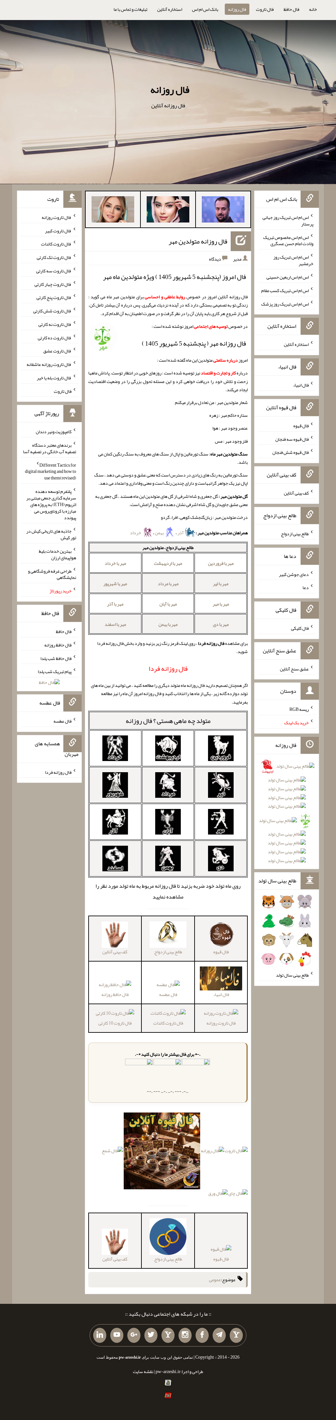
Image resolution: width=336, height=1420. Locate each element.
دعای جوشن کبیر (294, 574)
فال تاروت (265, 9)
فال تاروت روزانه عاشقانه (49, 364)
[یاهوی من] (236, 1335)
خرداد (136, 532)
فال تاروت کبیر (58, 230)
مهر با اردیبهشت (168, 563)
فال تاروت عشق (57, 350)
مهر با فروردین (221, 563)
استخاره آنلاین (169, 9)
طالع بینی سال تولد (292, 975)
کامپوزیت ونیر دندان (54, 431)
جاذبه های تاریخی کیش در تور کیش (51, 534)
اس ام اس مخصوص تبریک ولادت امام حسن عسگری (288, 240)
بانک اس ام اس (205, 9)
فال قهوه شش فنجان (290, 452)
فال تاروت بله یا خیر (54, 377)
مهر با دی (221, 624)
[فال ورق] (218, 1194)
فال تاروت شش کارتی (52, 310)
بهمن (159, 532)
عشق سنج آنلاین (294, 668)
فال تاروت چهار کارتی (53, 283)
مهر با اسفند (115, 624)
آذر (181, 532)
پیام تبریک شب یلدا (55, 671)
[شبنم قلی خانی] (113, 210)
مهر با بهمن (168, 624)
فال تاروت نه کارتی (55, 324)
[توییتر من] (151, 1335)
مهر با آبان (168, 603)
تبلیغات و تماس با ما (130, 9)
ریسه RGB (299, 709)
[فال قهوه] (162, 1152)
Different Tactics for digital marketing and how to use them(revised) (50, 471)
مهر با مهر (221, 603)
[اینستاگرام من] (185, 1335)
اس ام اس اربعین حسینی (287, 277)
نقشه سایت (143, 1371)
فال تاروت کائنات (168, 1023)
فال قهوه (221, 1258)
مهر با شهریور (115, 583)
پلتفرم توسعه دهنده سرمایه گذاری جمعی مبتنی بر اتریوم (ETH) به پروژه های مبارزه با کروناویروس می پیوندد (51, 504)
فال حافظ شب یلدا (56, 658)
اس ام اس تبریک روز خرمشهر (293, 260)
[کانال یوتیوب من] (116, 1335)
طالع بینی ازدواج (295, 533)
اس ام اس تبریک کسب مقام (285, 290)
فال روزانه (237, 9)
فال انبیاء (301, 385)
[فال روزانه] (212, 1152)
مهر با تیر (220, 583)
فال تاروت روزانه (221, 1023)
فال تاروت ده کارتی (55, 337)
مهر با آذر (115, 603)
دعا (306, 587)
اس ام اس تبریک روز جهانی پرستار (287, 220)
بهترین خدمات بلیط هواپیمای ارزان (57, 554)
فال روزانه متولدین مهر (198, 241)
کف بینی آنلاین (296, 493)
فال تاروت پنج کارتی (54, 297)
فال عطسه (168, 994)
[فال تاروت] (236, 1152)
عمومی (215, 1279)
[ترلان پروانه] (168, 210)
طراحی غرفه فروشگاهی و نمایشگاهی (52, 574)
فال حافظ (291, 9)
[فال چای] (238, 1194)
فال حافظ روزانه (115, 994)
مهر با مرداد (168, 583)
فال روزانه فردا (58, 771)
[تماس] (168, 1335)
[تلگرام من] (219, 1335)
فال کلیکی (300, 628)
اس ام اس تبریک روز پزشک (285, 303)
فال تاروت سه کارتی (54, 270)
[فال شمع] (112, 1152)
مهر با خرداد (115, 563)
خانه (313, 9)
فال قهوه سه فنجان (292, 438)
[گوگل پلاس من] (133, 1335)
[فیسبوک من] (202, 1335)
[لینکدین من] (99, 1335)
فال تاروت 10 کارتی (115, 1023)
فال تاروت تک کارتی (54, 257)
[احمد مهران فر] (223, 210)
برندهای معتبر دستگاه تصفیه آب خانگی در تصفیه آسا (49, 448)
